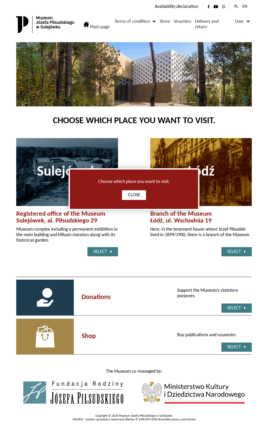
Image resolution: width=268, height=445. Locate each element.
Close (134, 195)
